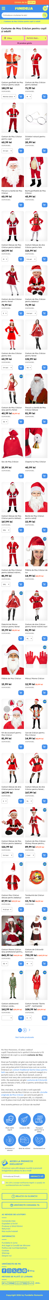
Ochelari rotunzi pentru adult (35, 137)
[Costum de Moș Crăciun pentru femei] (36, 334)
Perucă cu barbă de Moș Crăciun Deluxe (35, 408)
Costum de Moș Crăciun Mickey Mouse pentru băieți (35, 842)
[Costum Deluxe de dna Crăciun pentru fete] (36, 226)
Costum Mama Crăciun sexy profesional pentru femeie (12, 950)
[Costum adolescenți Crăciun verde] (13, 985)
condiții (39, 1183)
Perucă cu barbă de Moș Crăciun (12, 192)
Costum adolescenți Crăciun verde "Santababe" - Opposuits (12, 1004)
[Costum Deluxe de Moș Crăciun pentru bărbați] (13, 226)
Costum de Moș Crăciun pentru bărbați (35, 83)
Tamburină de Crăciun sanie (34, 896)
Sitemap (5, 1253)
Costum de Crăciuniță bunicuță (34, 950)
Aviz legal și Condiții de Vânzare (16, 1245)
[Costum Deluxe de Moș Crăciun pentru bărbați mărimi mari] (13, 497)
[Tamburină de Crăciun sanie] (36, 876)
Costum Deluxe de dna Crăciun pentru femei (11, 788)
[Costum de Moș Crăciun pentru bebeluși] (36, 280)
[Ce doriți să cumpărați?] (3, 8)
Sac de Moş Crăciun (10, 462)
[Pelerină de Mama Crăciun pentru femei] (13, 605)
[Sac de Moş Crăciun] (13, 443)
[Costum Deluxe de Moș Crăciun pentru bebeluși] (13, 822)
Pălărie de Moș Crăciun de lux (36, 571)
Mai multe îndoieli (10, 1231)
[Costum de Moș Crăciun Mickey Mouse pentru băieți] (36, 822)
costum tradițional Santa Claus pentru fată (24, 1071)
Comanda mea (8, 1221)
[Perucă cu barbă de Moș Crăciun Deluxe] (36, 389)
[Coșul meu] (45, 8)
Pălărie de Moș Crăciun (11, 678)
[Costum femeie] (36, 985)
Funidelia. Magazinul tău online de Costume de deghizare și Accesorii (24, 8)
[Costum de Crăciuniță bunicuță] (36, 931)
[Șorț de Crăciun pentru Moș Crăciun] (36, 714)
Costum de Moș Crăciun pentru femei (35, 354)
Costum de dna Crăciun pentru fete (12, 354)
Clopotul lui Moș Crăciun (35, 462)
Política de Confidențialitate (14, 1248)
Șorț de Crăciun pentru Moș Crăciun (34, 734)
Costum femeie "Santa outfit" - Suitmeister (35, 1004)
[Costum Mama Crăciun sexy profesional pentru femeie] (13, 931)
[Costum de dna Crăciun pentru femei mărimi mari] (36, 605)
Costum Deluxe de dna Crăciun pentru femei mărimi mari (35, 788)
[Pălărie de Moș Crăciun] (13, 660)
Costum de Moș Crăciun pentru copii (12, 137)
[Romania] (4, 1271)
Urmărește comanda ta (26, 1205)
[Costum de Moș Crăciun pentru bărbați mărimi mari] (13, 551)
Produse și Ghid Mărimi (12, 1226)
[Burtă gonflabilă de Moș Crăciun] (36, 172)
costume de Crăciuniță (37, 1080)
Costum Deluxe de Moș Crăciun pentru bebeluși (12, 842)
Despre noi (7, 1255)
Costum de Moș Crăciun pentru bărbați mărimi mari (12, 571)
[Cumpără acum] (21, 96)
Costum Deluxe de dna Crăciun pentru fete (35, 246)
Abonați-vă (37, 1176)
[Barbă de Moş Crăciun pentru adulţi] (36, 497)
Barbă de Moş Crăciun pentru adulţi (34, 517)
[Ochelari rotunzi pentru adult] (36, 118)
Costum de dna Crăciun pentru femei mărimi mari (36, 625)
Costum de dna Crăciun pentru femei (12, 300)
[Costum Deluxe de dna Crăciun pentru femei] (13, 768)
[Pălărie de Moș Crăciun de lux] (36, 551)
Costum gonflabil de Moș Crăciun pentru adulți (12, 83)
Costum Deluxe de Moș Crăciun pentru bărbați (11, 246)
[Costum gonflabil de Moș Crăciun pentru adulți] (13, 64)
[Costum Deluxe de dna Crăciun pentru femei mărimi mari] (36, 768)
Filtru (9, 38)
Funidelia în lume (9, 1243)
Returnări (6, 1228)
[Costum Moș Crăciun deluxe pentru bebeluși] (13, 876)
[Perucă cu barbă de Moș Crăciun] (13, 172)
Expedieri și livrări (10, 1223)
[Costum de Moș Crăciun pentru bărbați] (36, 64)
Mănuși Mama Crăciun (34, 678)
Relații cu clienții (26, 1196)
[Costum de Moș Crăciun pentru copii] (13, 118)
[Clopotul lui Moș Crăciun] (36, 443)
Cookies (5, 1250)
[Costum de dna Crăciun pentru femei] (13, 280)
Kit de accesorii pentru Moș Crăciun (11, 734)
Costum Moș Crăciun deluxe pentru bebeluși (11, 896)
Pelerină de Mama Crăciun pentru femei (11, 625)
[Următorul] (29, 1030)
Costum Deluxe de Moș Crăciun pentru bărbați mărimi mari (11, 517)
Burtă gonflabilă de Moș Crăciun (35, 192)
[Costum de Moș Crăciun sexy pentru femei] (13, 389)
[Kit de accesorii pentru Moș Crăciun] (13, 714)
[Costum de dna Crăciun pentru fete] (13, 334)
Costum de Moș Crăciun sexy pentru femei (12, 408)
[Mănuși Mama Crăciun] (36, 660)
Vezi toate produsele (24, 1037)
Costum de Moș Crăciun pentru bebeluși (35, 300)
